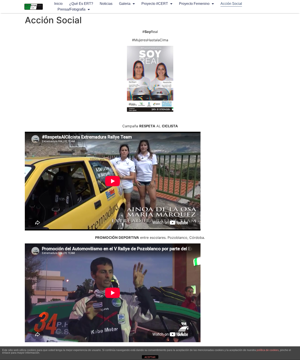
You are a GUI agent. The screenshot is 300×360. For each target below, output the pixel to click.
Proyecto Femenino (194, 3)
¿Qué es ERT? (81, 3)
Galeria (124, 3)
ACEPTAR (150, 357)
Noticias (106, 3)
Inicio (58, 3)
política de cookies (268, 350)
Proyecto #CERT (154, 3)
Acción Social (231, 3)
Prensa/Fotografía (71, 9)
